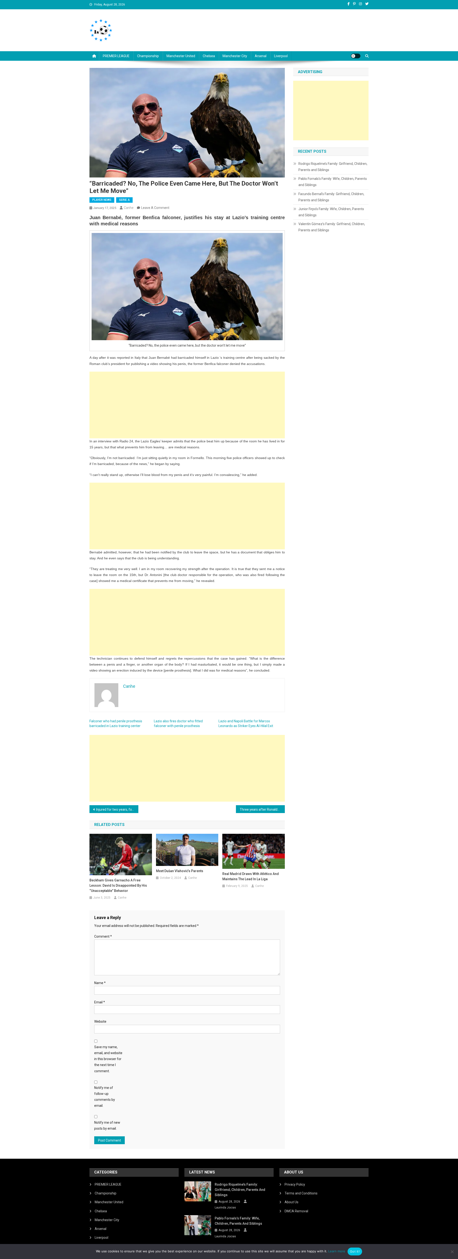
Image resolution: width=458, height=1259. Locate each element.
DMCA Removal (296, 1211)
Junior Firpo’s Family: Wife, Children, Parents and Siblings (331, 212)
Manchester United (181, 56)
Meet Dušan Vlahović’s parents (179, 871)
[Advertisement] (187, 405)
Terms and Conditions (301, 1193)
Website (100, 1021)
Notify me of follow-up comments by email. (104, 1097)
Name (100, 983)
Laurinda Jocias (225, 1207)
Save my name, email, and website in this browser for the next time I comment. (108, 1059)
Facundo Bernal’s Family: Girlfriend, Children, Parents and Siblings (331, 197)
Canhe (128, 208)
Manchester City (235, 56)
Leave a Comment (155, 208)
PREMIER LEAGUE (116, 56)
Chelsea (209, 56)
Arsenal (260, 56)
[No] (452, 1251)
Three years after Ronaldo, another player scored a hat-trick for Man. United (262, 809)
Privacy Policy (295, 1184)
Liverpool (281, 56)
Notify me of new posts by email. (107, 1125)
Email (99, 1002)
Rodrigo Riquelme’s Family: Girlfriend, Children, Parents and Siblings (332, 167)
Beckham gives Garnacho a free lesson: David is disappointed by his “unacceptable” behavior (118, 885)
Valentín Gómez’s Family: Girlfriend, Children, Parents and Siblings (331, 227)
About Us (291, 1202)
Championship (148, 56)
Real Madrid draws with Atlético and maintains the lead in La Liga (250, 876)
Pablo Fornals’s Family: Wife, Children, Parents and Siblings (332, 182)
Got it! (355, 1251)
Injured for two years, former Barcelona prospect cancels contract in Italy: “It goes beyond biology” (117, 809)
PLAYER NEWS (101, 200)
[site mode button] (355, 56)
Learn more (336, 1251)
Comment (103, 936)
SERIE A (124, 200)
